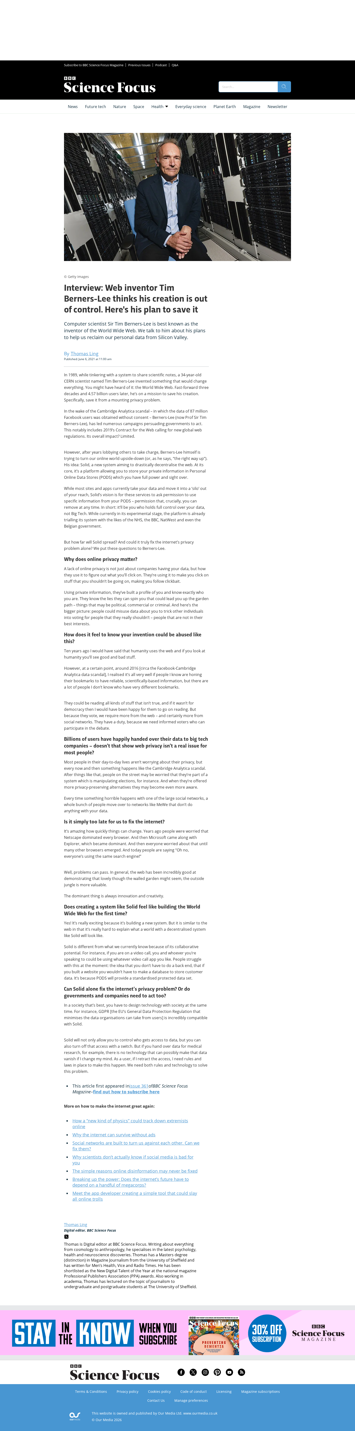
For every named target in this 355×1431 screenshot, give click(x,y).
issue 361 (139, 1086)
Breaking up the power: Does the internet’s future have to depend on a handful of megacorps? (130, 1182)
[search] (284, 86)
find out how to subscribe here (126, 1092)
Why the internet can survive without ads (114, 1135)
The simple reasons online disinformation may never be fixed (135, 1171)
